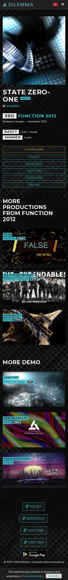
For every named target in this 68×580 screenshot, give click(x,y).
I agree (53, 576)
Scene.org (34, 178)
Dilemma (13, 106)
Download (34, 149)
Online (34, 184)
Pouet (34, 157)
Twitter (35, 542)
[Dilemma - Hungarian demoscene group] (20, 4)
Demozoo (34, 164)
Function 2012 (37, 116)
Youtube (34, 171)
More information (32, 576)
